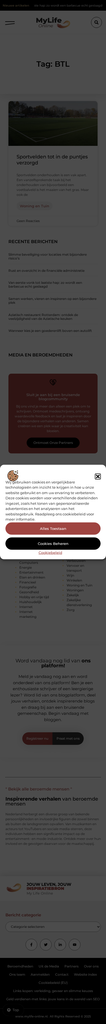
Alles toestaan (53, 528)
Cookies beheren (53, 543)
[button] (98, 476)
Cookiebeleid (50, 552)
